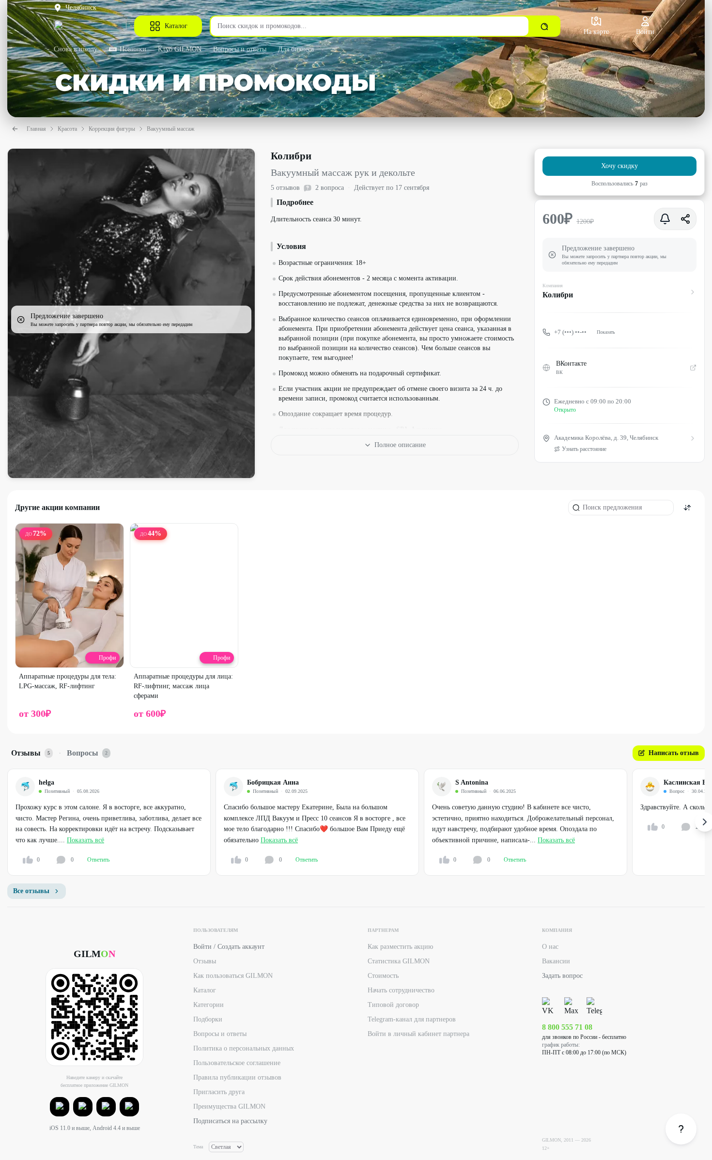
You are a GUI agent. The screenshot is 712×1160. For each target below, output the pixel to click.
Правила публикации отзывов (237, 1077)
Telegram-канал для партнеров (412, 1019)
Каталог (176, 26)
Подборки (207, 1019)
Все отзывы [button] (31, 891)
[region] (356, 822)
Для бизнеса (296, 49)
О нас (550, 946)
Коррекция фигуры (112, 128)
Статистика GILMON (399, 961)
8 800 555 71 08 (567, 1027)
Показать (606, 332)
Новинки (133, 49)
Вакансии (556, 961)
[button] (59, 1106)
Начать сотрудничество (401, 990)
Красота (67, 128)
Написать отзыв (674, 753)
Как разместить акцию (400, 946)
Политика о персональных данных (243, 1048)
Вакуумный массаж (170, 128)
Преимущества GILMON (229, 1106)
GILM (94, 953)
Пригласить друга (219, 1092)
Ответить (98, 859)
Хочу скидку (619, 166)
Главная (36, 128)
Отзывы (204, 961)
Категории (208, 1004)
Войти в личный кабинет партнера (418, 1033)
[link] (681, 1129)
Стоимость (383, 975)
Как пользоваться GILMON (233, 975)
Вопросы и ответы (239, 49)
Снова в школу (75, 49)
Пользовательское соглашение (236, 1063)
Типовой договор (393, 1004)
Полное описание (400, 445)
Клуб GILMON (179, 49)
